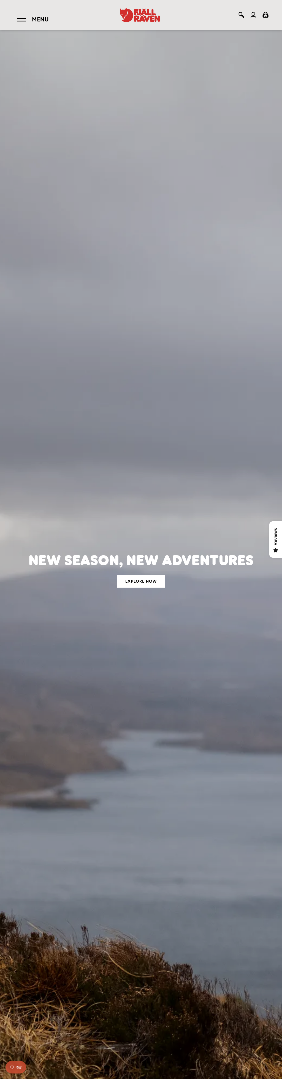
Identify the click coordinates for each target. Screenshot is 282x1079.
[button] (241, 15)
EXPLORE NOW (141, 581)
